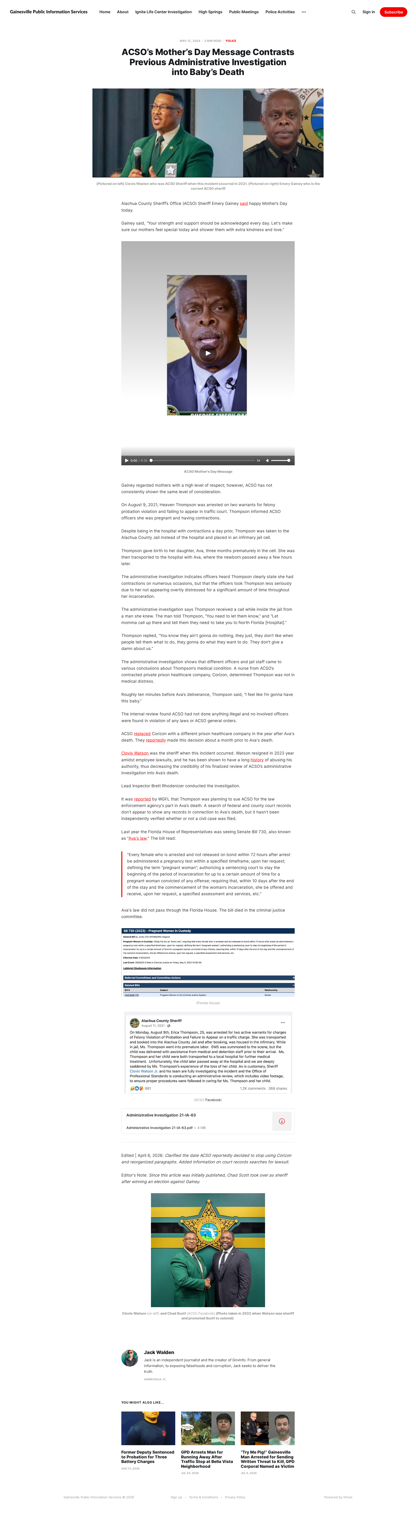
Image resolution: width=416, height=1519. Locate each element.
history (257, 759)
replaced (142, 733)
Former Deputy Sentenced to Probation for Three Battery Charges (147, 1457)
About (123, 11)
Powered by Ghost (338, 1497)
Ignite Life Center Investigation (163, 11)
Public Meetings (244, 11)
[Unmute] (268, 461)
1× (258, 460)
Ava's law (138, 838)
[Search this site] (353, 12)
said (244, 203)
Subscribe (393, 12)
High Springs (210, 11)
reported (142, 799)
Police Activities (280, 11)
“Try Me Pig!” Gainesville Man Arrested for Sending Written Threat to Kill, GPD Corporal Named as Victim (267, 1459)
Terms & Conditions (203, 1497)
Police (231, 41)
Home (104, 11)
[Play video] (208, 353)
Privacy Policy (235, 1497)
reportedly (156, 740)
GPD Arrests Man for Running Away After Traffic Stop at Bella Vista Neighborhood (207, 1459)
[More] (303, 12)
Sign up (176, 1497)
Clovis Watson (135, 753)
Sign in (369, 11)
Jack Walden (159, 1352)
